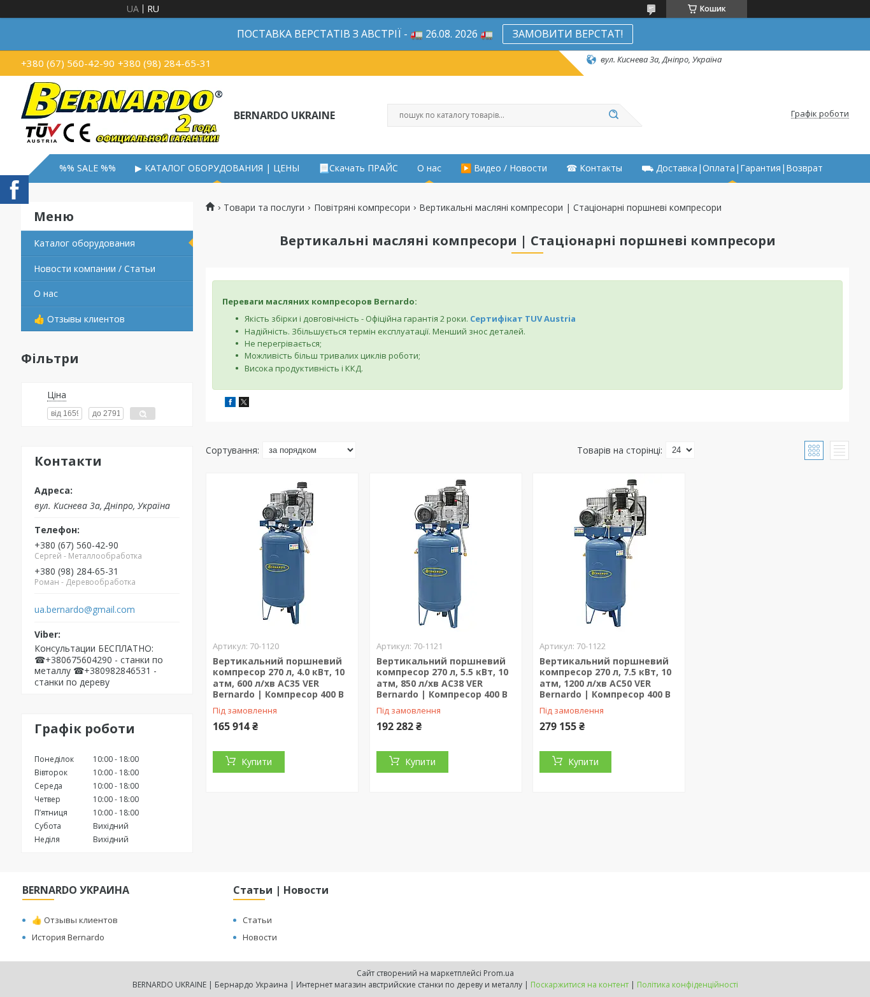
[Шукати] (613, 115)
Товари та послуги (264, 207)
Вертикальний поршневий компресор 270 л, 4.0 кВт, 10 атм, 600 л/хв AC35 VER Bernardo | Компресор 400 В (279, 678)
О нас (429, 168)
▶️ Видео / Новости (503, 168)
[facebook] (230, 404)
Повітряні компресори (362, 207)
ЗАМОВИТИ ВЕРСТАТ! (568, 34)
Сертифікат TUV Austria (523, 318)
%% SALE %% (87, 168)
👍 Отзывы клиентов (79, 319)
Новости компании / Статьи (94, 268)
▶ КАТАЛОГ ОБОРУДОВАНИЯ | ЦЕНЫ (217, 168)
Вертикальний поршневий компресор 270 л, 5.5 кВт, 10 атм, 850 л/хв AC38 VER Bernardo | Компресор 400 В (442, 678)
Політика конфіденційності (687, 984)
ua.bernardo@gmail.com (84, 609)
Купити (256, 762)
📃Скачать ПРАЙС (358, 168)
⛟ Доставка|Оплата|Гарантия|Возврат (732, 168)
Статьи (257, 920)
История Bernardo (68, 937)
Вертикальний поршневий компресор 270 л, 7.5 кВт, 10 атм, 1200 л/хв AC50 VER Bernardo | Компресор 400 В (605, 678)
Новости (260, 937)
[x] (244, 404)
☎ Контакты (594, 168)
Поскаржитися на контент (580, 984)
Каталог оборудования (84, 243)
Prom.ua (498, 973)
